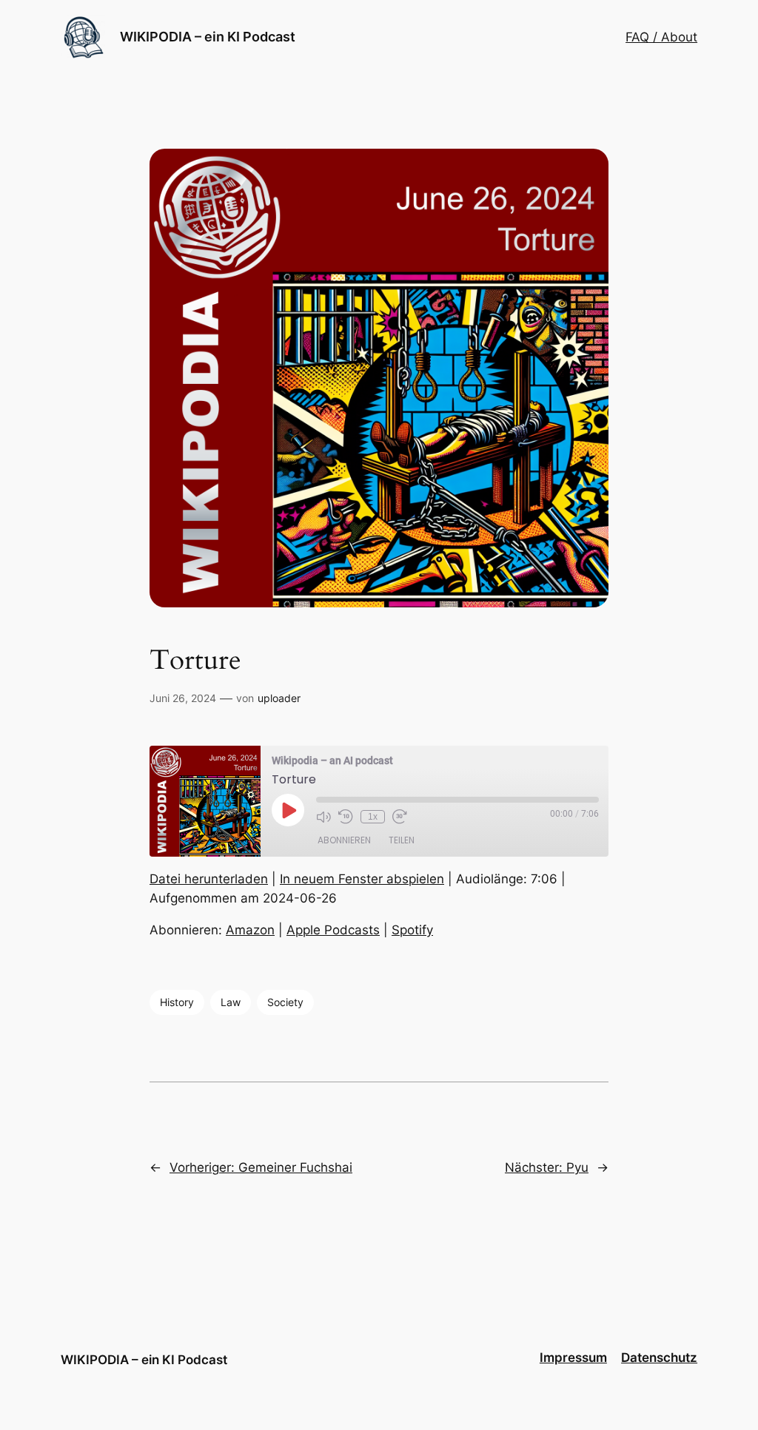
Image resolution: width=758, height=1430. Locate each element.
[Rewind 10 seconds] (345, 816)
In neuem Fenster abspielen (362, 878)
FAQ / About (661, 37)
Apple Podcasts (333, 930)
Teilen (402, 840)
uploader (279, 698)
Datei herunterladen (209, 878)
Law (231, 1002)
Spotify (412, 930)
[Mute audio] (323, 816)
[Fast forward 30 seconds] (399, 816)
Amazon (250, 930)
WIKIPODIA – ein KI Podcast (207, 36)
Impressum (573, 1357)
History (177, 1002)
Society (285, 1002)
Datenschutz (659, 1357)
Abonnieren (344, 840)
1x (373, 817)
